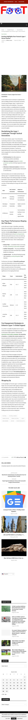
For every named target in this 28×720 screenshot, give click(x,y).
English (6, 574)
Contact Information (8, 1)
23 (3, 688)
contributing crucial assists (13, 246)
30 (3, 691)
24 (6, 688)
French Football (15, 418)
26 (14, 688)
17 (6, 685)
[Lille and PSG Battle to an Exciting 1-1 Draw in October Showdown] (14, 524)
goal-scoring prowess (19, 234)
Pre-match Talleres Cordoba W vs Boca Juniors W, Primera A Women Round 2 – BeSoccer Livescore (19, 632)
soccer (12, 421)
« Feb (2, 694)
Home (2, 29)
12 (14, 682)
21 (21, 685)
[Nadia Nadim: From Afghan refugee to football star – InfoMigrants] (5, 643)
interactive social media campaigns (9, 334)
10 (6, 682)
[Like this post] (13, 457)
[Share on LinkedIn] (19, 457)
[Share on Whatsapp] (23, 457)
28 (21, 688)
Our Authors (21, 1)
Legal (16, 1)
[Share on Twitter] (16, 457)
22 (24, 685)
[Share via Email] (25, 457)
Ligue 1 (22, 418)
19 (14, 685)
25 (10, 688)
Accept (13, 718)
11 (10, 682)
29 (24, 688)
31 (6, 691)
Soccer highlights (21, 421)
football (4, 415)
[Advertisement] (14, 18)
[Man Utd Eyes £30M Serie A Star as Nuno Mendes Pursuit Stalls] (14, 547)
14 (21, 682)
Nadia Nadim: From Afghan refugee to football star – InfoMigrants (18, 642)
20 (17, 685)
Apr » (6, 694)
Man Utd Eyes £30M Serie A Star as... (14, 558)
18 (10, 685)
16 (3, 685)
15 (24, 682)
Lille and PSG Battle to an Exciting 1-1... (14, 535)
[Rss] (24, 25)
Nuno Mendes (20, 29)
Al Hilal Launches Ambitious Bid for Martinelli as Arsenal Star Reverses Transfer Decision (18, 608)
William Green (6, 463)
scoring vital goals (15, 256)
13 (17, 682)
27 (17, 688)
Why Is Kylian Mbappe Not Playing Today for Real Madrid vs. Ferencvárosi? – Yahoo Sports (19, 652)
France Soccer (5, 418)
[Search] (26, 25)
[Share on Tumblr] (20, 457)
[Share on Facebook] (14, 457)
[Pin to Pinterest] (17, 457)
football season (13, 415)
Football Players (10, 29)
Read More (19, 718)
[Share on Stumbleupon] (22, 457)
